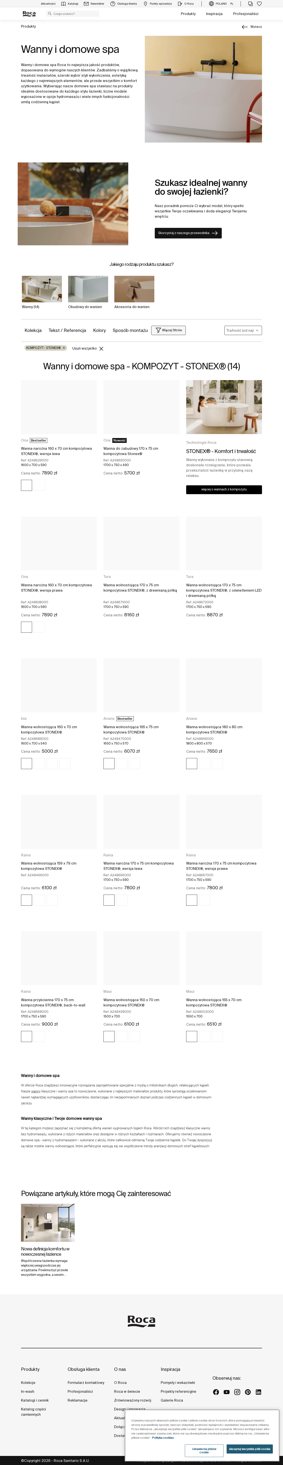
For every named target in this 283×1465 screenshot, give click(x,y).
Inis (24, 718)
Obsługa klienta (83, 1369)
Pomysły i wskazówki (178, 1383)
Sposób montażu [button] (130, 330)
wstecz (256, 27)
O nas (120, 1369)
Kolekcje (28, 1383)
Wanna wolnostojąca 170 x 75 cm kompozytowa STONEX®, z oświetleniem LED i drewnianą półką (224, 590)
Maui (107, 991)
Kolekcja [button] (33, 330)
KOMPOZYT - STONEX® (45, 348)
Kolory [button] (99, 330)
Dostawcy (122, 1436)
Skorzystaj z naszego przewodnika (183, 233)
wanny (35, 1091)
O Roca (120, 1383)
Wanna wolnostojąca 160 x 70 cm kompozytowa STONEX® (49, 729)
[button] (50, 13)
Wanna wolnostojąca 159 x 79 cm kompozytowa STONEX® (48, 866)
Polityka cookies (163, 1437)
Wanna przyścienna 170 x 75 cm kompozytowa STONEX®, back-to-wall (53, 1002)
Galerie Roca (172, 1400)
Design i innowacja (129, 1409)
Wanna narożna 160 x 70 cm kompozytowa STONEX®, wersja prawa (56, 587)
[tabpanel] (48, 1244)
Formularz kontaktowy (86, 1383)
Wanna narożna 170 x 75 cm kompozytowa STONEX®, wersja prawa (221, 866)
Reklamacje (78, 1400)
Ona (24, 440)
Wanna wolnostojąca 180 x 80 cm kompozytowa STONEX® (214, 729)
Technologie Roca (201, 442)
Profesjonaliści (245, 14)
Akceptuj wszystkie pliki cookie (249, 1449)
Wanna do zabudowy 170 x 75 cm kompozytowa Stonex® (130, 451)
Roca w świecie (127, 1391)
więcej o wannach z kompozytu (224, 489)
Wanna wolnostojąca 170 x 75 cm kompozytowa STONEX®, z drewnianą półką (140, 587)
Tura (107, 577)
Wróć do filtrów (273, 1412)
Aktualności (124, 1418)
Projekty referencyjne (178, 1391)
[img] (26, 485)
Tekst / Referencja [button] (67, 330)
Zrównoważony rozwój (132, 1400)
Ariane (109, 718)
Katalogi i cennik (35, 1400)
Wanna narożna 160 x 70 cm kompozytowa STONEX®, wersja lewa (56, 451)
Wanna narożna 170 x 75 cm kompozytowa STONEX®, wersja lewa (138, 866)
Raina (26, 855)
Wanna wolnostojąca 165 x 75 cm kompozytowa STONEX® (131, 729)
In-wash (27, 1391)
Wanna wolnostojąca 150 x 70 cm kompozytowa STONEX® (131, 1002)
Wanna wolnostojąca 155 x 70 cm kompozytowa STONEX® (213, 1002)
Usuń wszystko (85, 348)
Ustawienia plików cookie (204, 1450)
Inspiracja (214, 14)
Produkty (188, 14)
